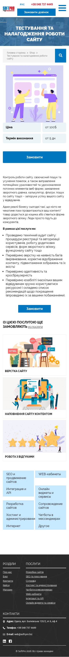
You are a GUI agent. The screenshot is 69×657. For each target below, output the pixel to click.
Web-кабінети (33, 594)
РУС (22, 4)
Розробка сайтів (35, 572)
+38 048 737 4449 (26, 628)
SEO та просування (36, 576)
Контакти (8, 581)
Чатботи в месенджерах (39, 589)
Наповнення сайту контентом (28, 414)
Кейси (6, 585)
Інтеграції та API (35, 598)
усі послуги (35, 327)
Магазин (7, 589)
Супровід (31, 581)
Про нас (7, 572)
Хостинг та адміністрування (41, 585)
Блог (5, 576)
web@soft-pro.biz (23, 634)
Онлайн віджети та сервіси (40, 603)
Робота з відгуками (19, 456)
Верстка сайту (16, 371)
